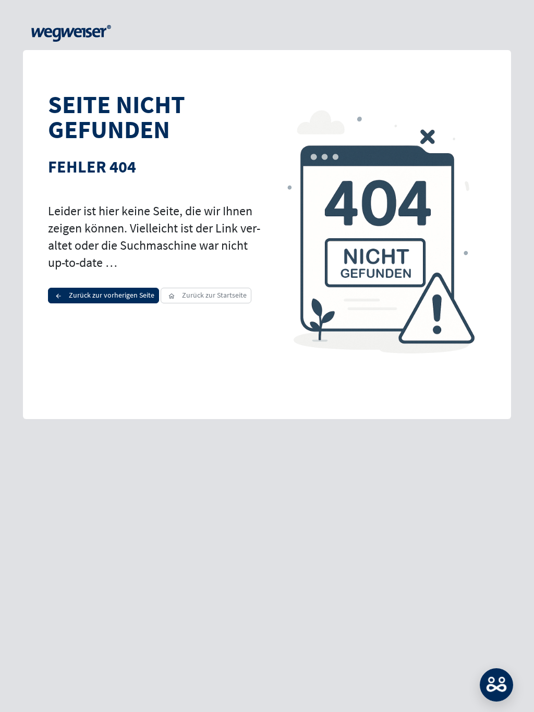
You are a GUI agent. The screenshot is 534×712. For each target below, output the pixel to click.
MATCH (496, 685)
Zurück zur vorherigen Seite (110, 295)
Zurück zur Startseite (213, 295)
